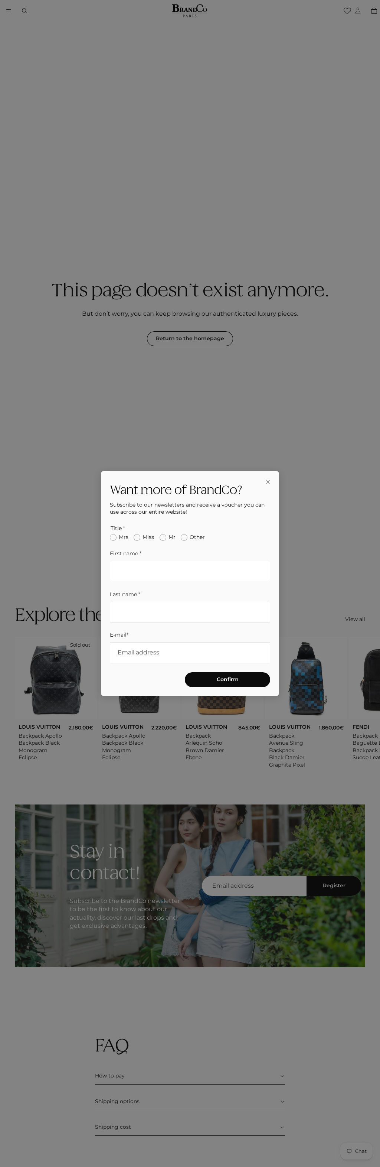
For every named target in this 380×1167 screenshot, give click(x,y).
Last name (125, 594)
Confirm (228, 679)
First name (125, 553)
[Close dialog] (268, 482)
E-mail (119, 634)
